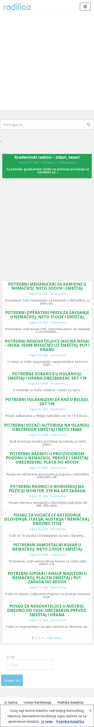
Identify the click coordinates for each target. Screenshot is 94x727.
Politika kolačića (70, 702)
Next (58, 638)
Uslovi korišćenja (37, 702)
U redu (47, 721)
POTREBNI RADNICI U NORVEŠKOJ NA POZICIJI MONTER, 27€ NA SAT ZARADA (47, 488)
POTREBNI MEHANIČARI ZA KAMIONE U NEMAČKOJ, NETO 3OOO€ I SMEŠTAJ (47, 286)
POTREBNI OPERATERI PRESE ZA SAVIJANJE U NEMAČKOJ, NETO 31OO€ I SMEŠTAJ (47, 314)
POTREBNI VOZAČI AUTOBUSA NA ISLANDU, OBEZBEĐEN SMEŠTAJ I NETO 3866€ (47, 427)
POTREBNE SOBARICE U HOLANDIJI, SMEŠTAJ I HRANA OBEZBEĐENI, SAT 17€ (47, 376)
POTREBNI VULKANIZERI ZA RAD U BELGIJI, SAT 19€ (47, 401)
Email (12, 657)
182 (50, 638)
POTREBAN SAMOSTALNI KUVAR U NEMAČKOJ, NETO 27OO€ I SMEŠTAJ (47, 547)
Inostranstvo (58, 293)
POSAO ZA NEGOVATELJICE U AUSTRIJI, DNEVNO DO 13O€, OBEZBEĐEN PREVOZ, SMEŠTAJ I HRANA (47, 610)
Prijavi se (12, 680)
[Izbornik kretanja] (85, 6)
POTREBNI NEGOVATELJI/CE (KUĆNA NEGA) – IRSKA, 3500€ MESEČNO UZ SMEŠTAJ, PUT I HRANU (47, 345)
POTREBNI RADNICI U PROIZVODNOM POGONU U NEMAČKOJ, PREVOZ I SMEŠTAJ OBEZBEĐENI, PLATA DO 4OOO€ (47, 458)
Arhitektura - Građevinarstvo (59, 162)
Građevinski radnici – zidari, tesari (47, 157)
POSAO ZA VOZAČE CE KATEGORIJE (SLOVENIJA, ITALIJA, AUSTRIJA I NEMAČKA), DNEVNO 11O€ (47, 519)
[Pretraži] (89, 124)
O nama (10, 702)
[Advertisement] (47, 62)
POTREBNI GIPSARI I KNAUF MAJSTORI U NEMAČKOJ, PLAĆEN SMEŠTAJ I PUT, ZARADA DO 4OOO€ (47, 577)
